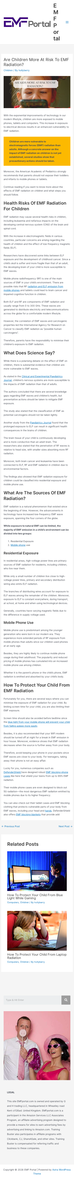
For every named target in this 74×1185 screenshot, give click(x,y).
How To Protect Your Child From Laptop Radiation (37, 956)
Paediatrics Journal (40, 422)
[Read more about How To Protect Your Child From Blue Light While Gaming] (37, 871)
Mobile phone (18, 545)
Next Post (65, 826)
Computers (13, 902)
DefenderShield (12, 772)
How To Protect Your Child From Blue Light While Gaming (35, 896)
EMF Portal (56, 22)
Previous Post (11, 826)
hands (48, 810)
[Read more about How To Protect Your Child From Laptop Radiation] (37, 930)
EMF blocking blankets (28, 814)
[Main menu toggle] (67, 22)
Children (8, 70)
